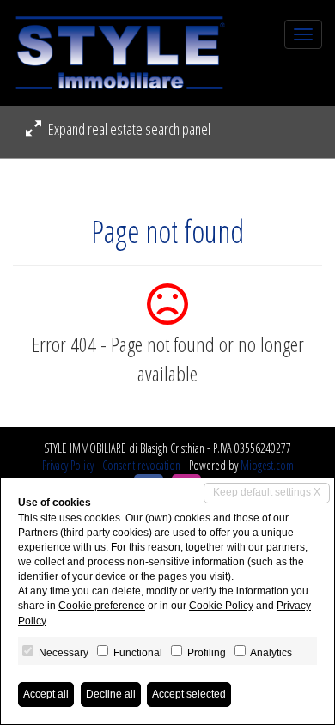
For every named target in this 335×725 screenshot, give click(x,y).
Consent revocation (141, 465)
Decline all (111, 694)
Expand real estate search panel (128, 129)
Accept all (46, 694)
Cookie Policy (221, 606)
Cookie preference (101, 606)
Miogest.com (267, 465)
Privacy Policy (68, 465)
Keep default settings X (266, 492)
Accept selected (189, 694)
